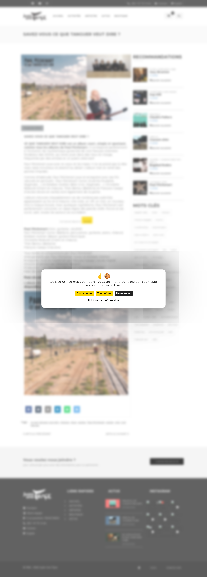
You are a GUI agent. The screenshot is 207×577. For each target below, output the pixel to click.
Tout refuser (104, 293)
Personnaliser (124, 293)
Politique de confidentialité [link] (103, 300)
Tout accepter (84, 293)
